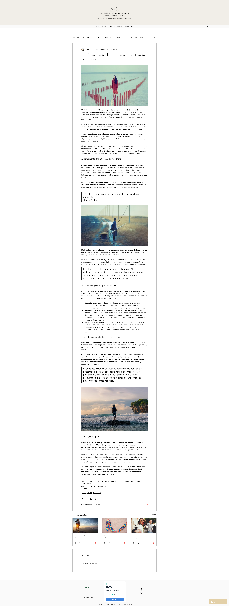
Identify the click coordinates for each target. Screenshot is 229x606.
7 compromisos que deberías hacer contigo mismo (143, 537)
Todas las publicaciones (81, 37)
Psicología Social (130, 37)
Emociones (108, 37)
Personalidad (97, 493)
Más (141, 37)
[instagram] (210, 26)
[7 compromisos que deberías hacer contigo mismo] (143, 525)
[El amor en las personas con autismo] (114, 525)
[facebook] (208, 26)
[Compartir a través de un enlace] (95, 499)
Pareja (118, 37)
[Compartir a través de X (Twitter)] (86, 499)
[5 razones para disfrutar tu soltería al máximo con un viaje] (85, 525)
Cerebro (97, 37)
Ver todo (154, 514)
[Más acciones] (146, 49)
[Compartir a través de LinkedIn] (91, 499)
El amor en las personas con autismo (112, 537)
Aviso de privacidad (127, 604)
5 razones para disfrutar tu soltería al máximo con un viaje (85, 537)
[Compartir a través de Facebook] (82, 499)
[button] (154, 37)
